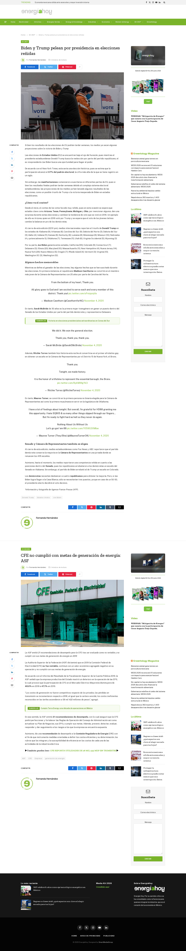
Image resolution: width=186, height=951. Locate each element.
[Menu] (5, 22)
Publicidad (109, 936)
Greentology (152, 22)
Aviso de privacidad (90, 936)
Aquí (148, 101)
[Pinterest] (12, 171)
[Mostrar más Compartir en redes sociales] (79, 67)
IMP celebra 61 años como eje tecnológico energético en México (153, 218)
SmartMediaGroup (106, 942)
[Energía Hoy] (37, 11)
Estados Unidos (43, 497)
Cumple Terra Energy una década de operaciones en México (66, 708)
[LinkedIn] (12, 164)
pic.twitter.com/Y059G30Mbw (83, 428)
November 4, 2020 (94, 300)
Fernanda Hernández (37, 60)
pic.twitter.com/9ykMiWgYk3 (72, 383)
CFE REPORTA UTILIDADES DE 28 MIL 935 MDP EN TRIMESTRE (83, 750)
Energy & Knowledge (74, 22)
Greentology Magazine (146, 153)
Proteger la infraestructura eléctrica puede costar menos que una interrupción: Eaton (153, 266)
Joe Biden (57, 497)
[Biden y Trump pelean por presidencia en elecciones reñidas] (72, 105)
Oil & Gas (37, 22)
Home (13, 22)
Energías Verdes (53, 22)
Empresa (38, 758)
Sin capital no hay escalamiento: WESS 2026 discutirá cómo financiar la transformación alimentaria (146, 177)
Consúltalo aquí (102, 887)
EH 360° (138, 22)
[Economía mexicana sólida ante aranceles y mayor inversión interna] (136, 248)
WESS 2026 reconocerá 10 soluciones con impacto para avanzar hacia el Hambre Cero (146, 168)
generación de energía (54, 758)
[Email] (12, 177)
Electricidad (23, 22)
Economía (106, 22)
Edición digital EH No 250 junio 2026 (148, 71)
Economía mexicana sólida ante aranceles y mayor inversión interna (62, 2)
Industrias (92, 22)
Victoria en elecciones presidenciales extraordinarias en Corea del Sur (79, 321)
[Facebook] (12, 152)
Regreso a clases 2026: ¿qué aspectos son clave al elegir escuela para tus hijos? (153, 233)
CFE (30, 758)
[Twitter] (12, 158)
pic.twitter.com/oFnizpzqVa (82, 293)
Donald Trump (28, 497)
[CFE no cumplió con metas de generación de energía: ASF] (72, 613)
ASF (23, 758)
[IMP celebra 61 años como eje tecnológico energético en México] (136, 218)
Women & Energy (122, 22)
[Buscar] (164, 2)
